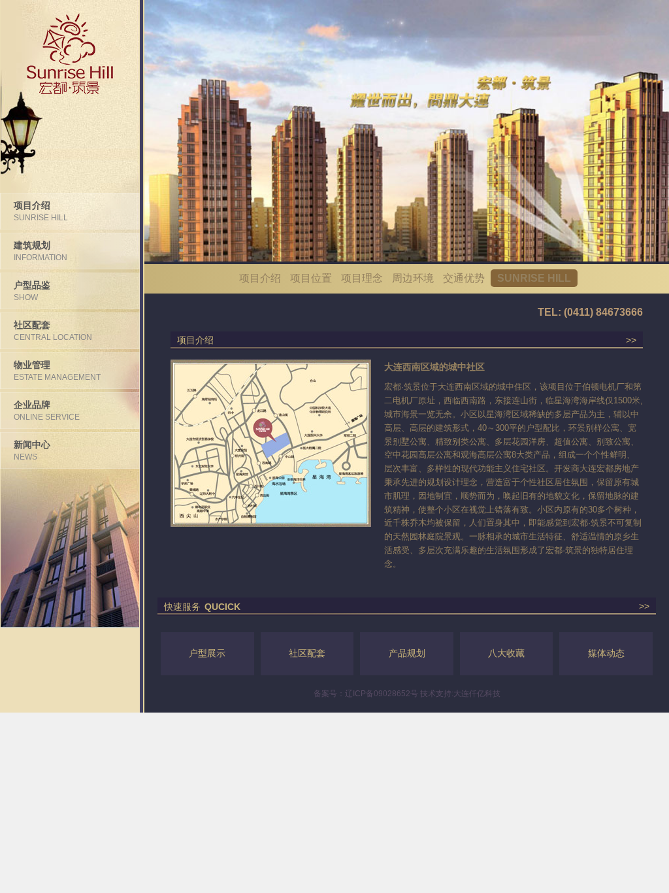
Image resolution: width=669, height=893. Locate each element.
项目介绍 (260, 278)
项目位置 (311, 278)
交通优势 (464, 278)
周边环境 (413, 278)
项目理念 (362, 278)
